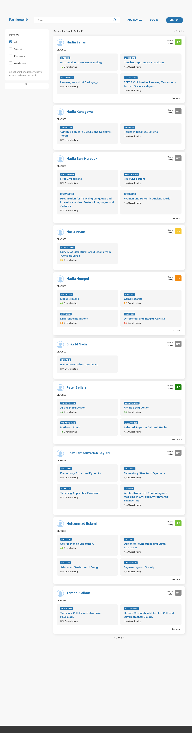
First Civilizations (71, 178)
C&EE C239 (66, 469)
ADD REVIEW (135, 20)
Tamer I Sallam (78, 593)
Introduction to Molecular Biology (81, 62)
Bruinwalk (18, 20)
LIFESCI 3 (65, 58)
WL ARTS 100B (68, 403)
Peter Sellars (76, 387)
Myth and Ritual (70, 427)
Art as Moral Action (72, 407)
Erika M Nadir (77, 344)
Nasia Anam (75, 232)
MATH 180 (129, 294)
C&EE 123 (65, 563)
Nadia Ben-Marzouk (81, 159)
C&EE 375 (65, 488)
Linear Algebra (69, 298)
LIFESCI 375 (130, 58)
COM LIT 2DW (67, 247)
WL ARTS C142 (68, 423)
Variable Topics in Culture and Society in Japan (85, 133)
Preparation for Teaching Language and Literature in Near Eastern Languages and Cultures (87, 202)
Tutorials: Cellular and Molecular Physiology (80, 615)
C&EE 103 (129, 488)
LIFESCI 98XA (130, 78)
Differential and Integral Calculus (144, 318)
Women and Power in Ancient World (147, 198)
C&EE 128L (66, 539)
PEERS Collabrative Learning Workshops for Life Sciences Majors (150, 84)
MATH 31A (129, 314)
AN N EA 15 (130, 194)
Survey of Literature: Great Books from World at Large (85, 253)
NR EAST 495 (67, 194)
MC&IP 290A (66, 608)
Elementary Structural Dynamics (81, 473)
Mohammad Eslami (81, 523)
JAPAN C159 (66, 127)
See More (176, 98)
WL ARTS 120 (131, 423)
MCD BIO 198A (131, 608)
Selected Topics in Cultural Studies (146, 427)
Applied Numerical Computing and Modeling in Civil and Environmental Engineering (146, 496)
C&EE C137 (129, 469)
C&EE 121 (129, 539)
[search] (73, 20)
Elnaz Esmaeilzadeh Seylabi (88, 453)
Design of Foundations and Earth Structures (145, 545)
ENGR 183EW (130, 563)
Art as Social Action (136, 407)
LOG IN (154, 20)
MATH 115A (66, 294)
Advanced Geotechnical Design (79, 567)
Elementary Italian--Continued (79, 364)
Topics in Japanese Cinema (141, 132)
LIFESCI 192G (67, 78)
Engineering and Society (139, 567)
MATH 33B (65, 314)
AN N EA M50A (131, 174)
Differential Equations (74, 318)
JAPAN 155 (129, 127)
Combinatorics (133, 298)
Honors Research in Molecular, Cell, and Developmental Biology (149, 615)
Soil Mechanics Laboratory (77, 543)
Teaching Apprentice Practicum (144, 62)
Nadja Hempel (77, 279)
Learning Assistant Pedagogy (79, 82)
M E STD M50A (67, 174)
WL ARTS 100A (131, 403)
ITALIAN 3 (65, 360)
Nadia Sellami (77, 42)
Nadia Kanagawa (79, 112)
